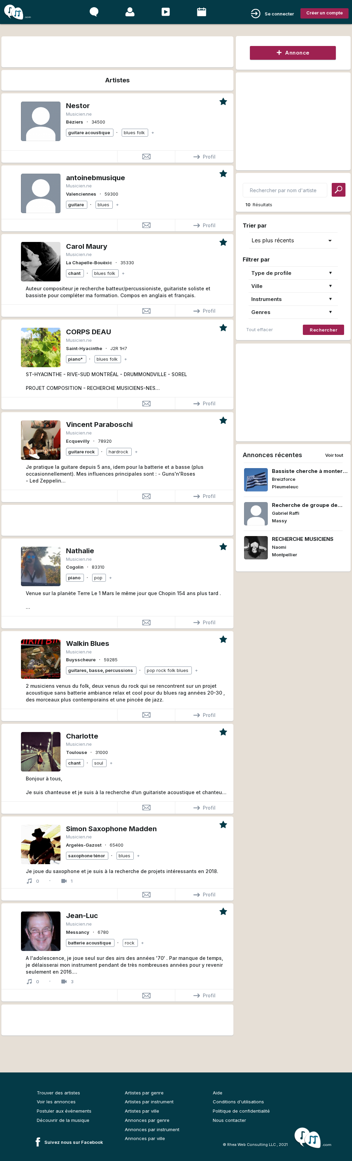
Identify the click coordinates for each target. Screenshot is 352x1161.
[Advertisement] (117, 50)
